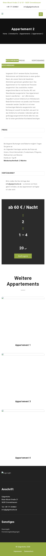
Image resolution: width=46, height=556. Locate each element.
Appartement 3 (23, 401)
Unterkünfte (13, 34)
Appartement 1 (23, 345)
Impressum (18, 551)
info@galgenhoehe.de (31, 7)
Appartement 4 (23, 457)
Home (5, 34)
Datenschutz (28, 551)
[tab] (12, 60)
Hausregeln (6, 529)
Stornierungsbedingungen (11, 532)
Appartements (25, 34)
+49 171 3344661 (13, 7)
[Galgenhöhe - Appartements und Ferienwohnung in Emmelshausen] (4, 14)
